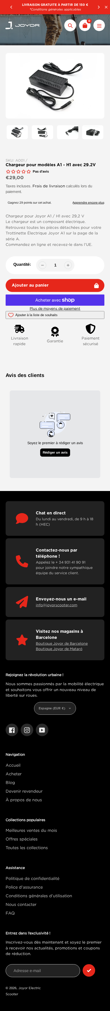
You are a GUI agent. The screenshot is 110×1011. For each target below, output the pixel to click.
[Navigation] (99, 25)
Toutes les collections (27, 847)
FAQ (10, 913)
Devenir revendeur (24, 791)
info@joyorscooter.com (56, 605)
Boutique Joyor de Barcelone (62, 643)
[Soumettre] (89, 970)
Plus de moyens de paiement (55, 308)
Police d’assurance (24, 887)
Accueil (13, 765)
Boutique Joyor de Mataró (59, 649)
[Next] (98, 7)
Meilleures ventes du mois (31, 830)
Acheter (13, 773)
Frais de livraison (48, 186)
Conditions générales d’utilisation (39, 895)
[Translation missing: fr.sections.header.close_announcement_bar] (106, 7)
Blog (10, 782)
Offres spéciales (22, 839)
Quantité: (22, 264)
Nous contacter (21, 904)
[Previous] (11, 7)
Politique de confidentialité (32, 878)
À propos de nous (24, 799)
